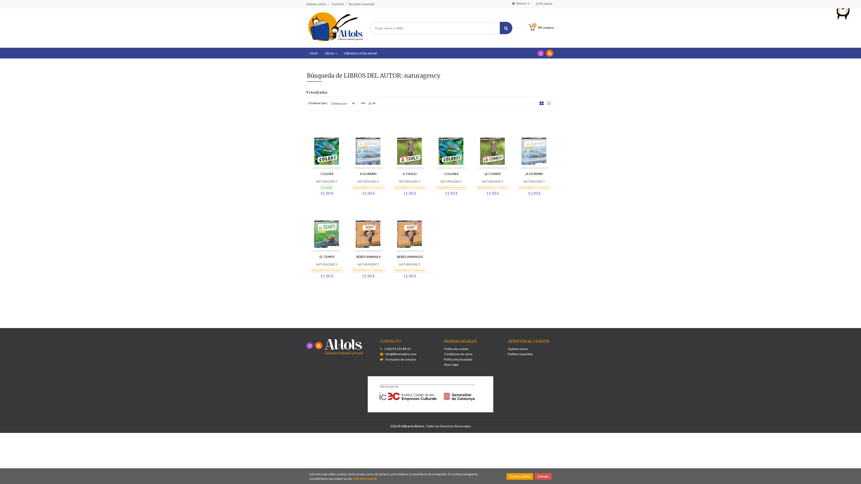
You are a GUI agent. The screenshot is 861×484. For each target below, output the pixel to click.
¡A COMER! (492, 174)
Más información (365, 478)
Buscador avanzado (362, 4)
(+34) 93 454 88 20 (398, 349)
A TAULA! (410, 174)
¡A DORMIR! (534, 174)
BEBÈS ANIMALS (368, 257)
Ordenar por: (318, 103)
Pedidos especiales (520, 354)
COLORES (451, 174)
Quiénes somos (316, 4)
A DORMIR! (368, 174)
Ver (363, 103)
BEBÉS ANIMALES (410, 257)
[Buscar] (506, 28)
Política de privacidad (458, 359)
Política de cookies (456, 349)
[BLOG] (549, 53)
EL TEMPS (327, 257)
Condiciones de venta (458, 354)
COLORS (326, 174)
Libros (330, 53)
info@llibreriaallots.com (400, 354)
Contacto (337, 4)
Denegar (543, 476)
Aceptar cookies (520, 476)
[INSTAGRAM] (540, 53)
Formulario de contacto (400, 359)
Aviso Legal (451, 364)
